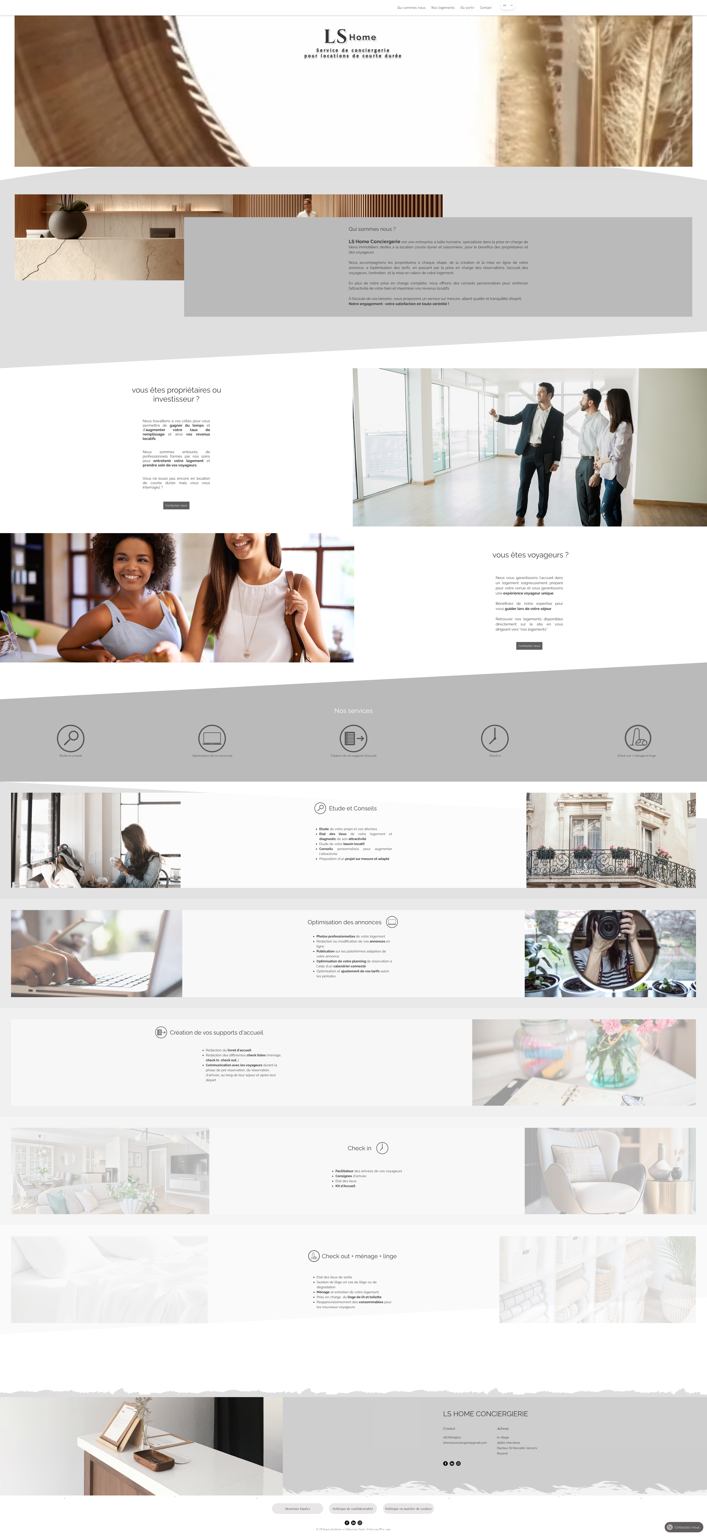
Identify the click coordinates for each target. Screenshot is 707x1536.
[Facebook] (445, 1463)
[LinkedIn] (452, 1463)
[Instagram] (458, 1463)
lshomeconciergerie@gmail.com (465, 1442)
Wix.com (385, 1529)
